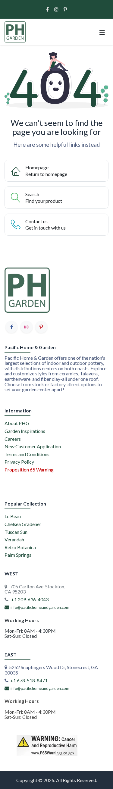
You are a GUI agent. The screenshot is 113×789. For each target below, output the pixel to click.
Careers (13, 439)
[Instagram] (56, 9)
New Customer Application (33, 446)
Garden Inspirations (25, 431)
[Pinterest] (65, 9)
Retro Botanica (20, 547)
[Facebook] (47, 9)
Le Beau (13, 516)
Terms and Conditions (27, 454)
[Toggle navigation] (102, 32)
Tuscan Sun (16, 532)
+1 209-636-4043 (30, 599)
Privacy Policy (19, 462)
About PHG (17, 423)
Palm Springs (18, 555)
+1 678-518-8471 (29, 680)
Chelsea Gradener (23, 524)
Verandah (14, 539)
